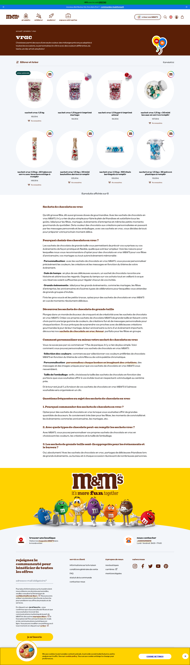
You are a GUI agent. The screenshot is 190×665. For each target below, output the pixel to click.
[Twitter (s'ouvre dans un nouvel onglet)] (150, 566)
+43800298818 (144, 541)
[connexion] (176, 17)
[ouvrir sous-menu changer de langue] (170, 17)
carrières (109, 569)
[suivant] (186, 7)
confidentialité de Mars (26, 596)
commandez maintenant (112, 7)
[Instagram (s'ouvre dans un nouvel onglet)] (135, 566)
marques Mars (40, 616)
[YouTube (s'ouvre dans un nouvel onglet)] (158, 566)
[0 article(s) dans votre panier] (182, 17)
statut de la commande (81, 577)
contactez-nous (77, 581)
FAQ (71, 573)
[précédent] (3, 7)
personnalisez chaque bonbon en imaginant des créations (101, 362)
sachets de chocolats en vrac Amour (81, 331)
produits (27, 31)
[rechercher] (165, 17)
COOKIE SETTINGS (155, 656)
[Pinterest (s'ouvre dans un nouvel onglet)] (166, 566)
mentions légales (113, 573)
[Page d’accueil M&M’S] (12, 17)
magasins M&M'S (46, 541)
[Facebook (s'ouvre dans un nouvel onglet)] (142, 566)
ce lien (43, 626)
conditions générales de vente (84, 569)
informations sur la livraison (83, 565)
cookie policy (71, 656)
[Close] (185, 656)
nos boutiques (112, 565)
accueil (19, 31)
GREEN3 (102, 2)
